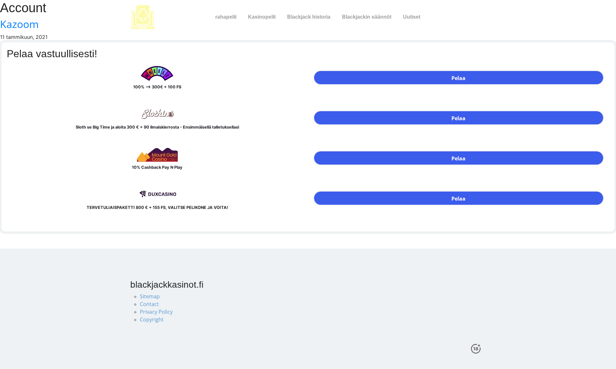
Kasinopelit (262, 17)
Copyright (152, 319)
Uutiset (411, 17)
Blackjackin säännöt (366, 17)
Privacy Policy (156, 311)
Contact (149, 304)
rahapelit (225, 17)
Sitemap (150, 296)
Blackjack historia (308, 17)
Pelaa (458, 78)
